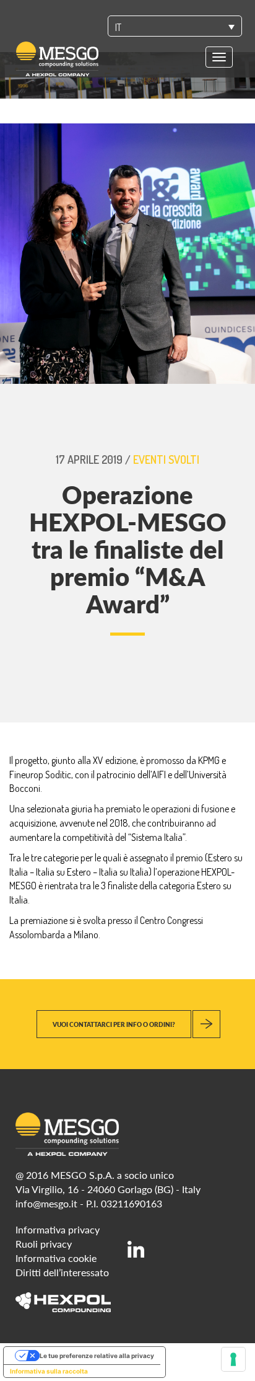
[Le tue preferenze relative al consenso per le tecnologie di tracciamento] (233, 1359)
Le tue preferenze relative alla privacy (97, 1355)
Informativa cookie (56, 1258)
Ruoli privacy (43, 1244)
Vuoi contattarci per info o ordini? (114, 1024)
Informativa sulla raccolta (49, 1371)
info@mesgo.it (46, 1203)
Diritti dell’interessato (62, 1272)
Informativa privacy (57, 1229)
